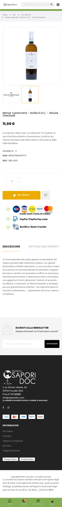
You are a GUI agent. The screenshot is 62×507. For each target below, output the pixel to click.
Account (7, 445)
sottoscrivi (52, 344)
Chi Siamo (8, 431)
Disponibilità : (8, 151)
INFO (51, 490)
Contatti (7, 436)
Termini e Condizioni (13, 441)
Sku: (5, 160)
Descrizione (11, 246)
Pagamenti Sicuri (11, 450)
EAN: (5, 155)
